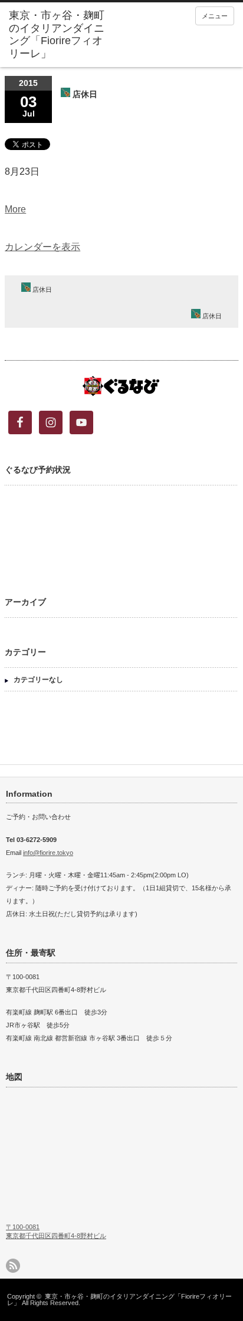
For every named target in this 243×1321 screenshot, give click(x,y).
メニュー (215, 15)
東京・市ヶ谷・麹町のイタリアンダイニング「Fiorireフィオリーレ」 (119, 1299)
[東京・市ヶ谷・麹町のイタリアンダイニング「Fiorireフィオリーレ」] (57, 34)
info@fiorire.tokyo (48, 852)
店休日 (41, 289)
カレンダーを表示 (42, 247)
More (15, 209)
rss (13, 1266)
